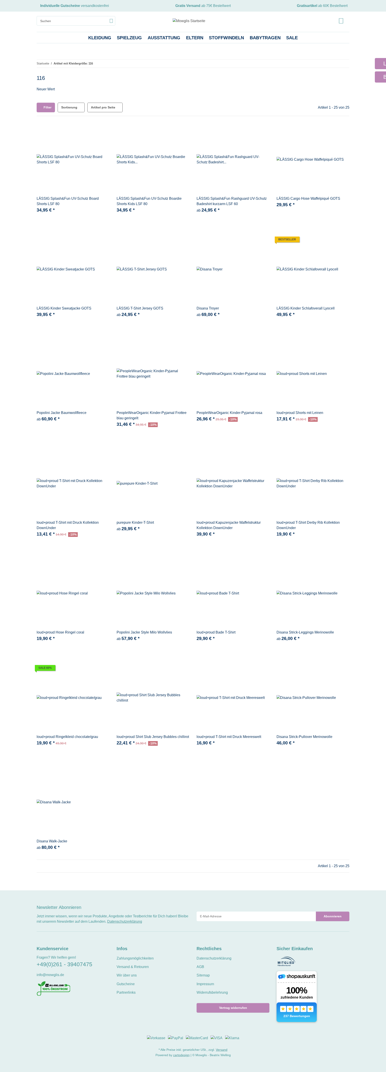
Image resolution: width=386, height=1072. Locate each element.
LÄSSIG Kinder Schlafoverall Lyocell (306, 308)
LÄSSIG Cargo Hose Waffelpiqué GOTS (308, 198)
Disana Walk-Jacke (52, 841)
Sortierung (69, 107)
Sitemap (203, 975)
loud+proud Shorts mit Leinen (300, 413)
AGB (200, 967)
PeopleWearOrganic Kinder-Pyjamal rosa (229, 413)
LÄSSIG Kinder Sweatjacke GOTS (64, 308)
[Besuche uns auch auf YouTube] (47, 1005)
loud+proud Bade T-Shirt (216, 632)
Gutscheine (126, 984)
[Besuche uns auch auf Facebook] (39, 1005)
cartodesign (181, 1055)
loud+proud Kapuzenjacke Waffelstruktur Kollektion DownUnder (229, 525)
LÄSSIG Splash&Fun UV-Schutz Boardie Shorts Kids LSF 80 (149, 201)
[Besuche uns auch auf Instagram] (54, 1005)
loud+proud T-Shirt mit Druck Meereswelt (229, 737)
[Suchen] (111, 21)
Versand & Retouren (133, 967)
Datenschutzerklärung (124, 921)
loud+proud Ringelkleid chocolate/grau (67, 737)
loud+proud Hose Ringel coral (60, 632)
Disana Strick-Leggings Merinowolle (305, 632)
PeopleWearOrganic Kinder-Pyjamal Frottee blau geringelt (152, 415)
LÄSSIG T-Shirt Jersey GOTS (140, 308)
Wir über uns (127, 975)
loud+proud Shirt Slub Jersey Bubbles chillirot (153, 737)
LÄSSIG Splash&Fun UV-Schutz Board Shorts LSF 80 (68, 201)
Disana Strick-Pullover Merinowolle (304, 737)
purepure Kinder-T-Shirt (135, 522)
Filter (47, 107)
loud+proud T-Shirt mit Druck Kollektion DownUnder (68, 525)
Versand (221, 1049)
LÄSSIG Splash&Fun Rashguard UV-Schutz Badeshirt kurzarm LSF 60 (232, 201)
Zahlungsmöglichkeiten (135, 958)
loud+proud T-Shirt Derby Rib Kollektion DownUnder (308, 525)
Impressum (205, 984)
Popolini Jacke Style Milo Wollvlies (144, 632)
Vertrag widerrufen (233, 1008)
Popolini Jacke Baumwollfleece (61, 413)
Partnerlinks (126, 992)
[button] (341, 20)
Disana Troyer (208, 308)
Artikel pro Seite (103, 107)
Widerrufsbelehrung (212, 992)
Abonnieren (333, 916)
